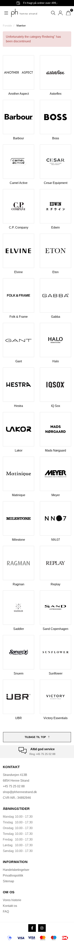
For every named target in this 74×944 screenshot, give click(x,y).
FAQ (6, 911)
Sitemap (8, 881)
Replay (55, 584)
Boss (55, 138)
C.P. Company (18, 227)
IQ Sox (55, 405)
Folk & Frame (18, 316)
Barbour (18, 138)
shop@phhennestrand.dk (20, 792)
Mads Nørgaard (55, 450)
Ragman (18, 584)
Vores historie (12, 900)
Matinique (18, 495)
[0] (68, 13)
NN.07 (55, 539)
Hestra (18, 405)
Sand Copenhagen (55, 628)
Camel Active (19, 182)
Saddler (18, 628)
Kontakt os (10, 905)
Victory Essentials (55, 718)
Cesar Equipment (55, 182)
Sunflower (55, 673)
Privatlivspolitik (13, 875)
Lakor (18, 450)
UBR (18, 718)
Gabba (55, 316)
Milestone (18, 539)
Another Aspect (18, 93)
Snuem (18, 673)
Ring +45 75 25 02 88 (42, 754)
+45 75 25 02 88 (14, 786)
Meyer (55, 495)
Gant (18, 361)
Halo (55, 361)
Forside (7, 25)
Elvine (18, 272)
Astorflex (55, 93)
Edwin (55, 227)
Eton (55, 272)
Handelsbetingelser (16, 869)
